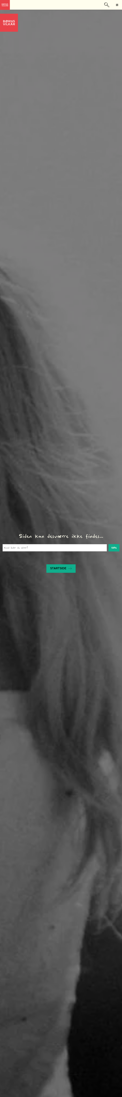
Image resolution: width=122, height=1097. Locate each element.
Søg (114, 547)
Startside (58, 568)
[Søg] (106, 5)
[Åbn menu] (117, 5)
